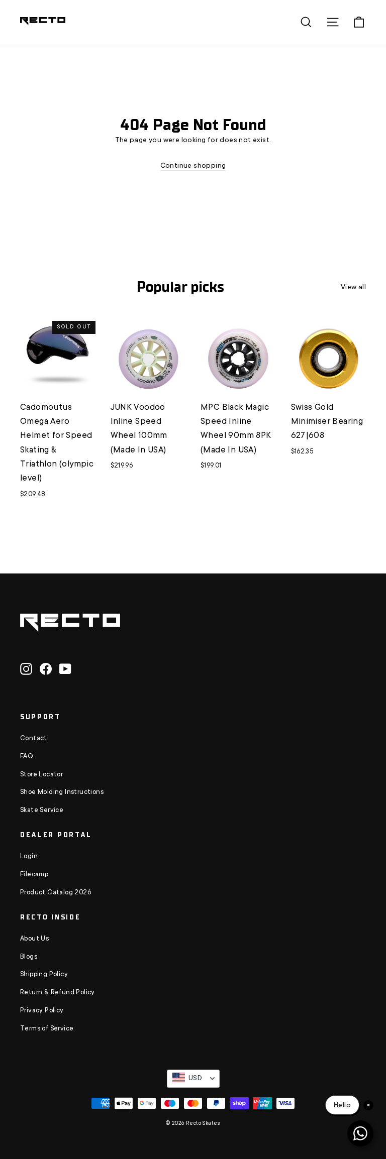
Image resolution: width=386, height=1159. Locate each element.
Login (29, 856)
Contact (33, 738)
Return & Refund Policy (57, 992)
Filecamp (34, 874)
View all (353, 288)
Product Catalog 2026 (55, 892)
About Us (34, 939)
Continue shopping (193, 166)
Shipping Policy (44, 974)
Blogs (28, 957)
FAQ (26, 756)
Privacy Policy (42, 1010)
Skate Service (41, 810)
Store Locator (41, 774)
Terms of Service (46, 1028)
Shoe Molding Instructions (62, 792)
